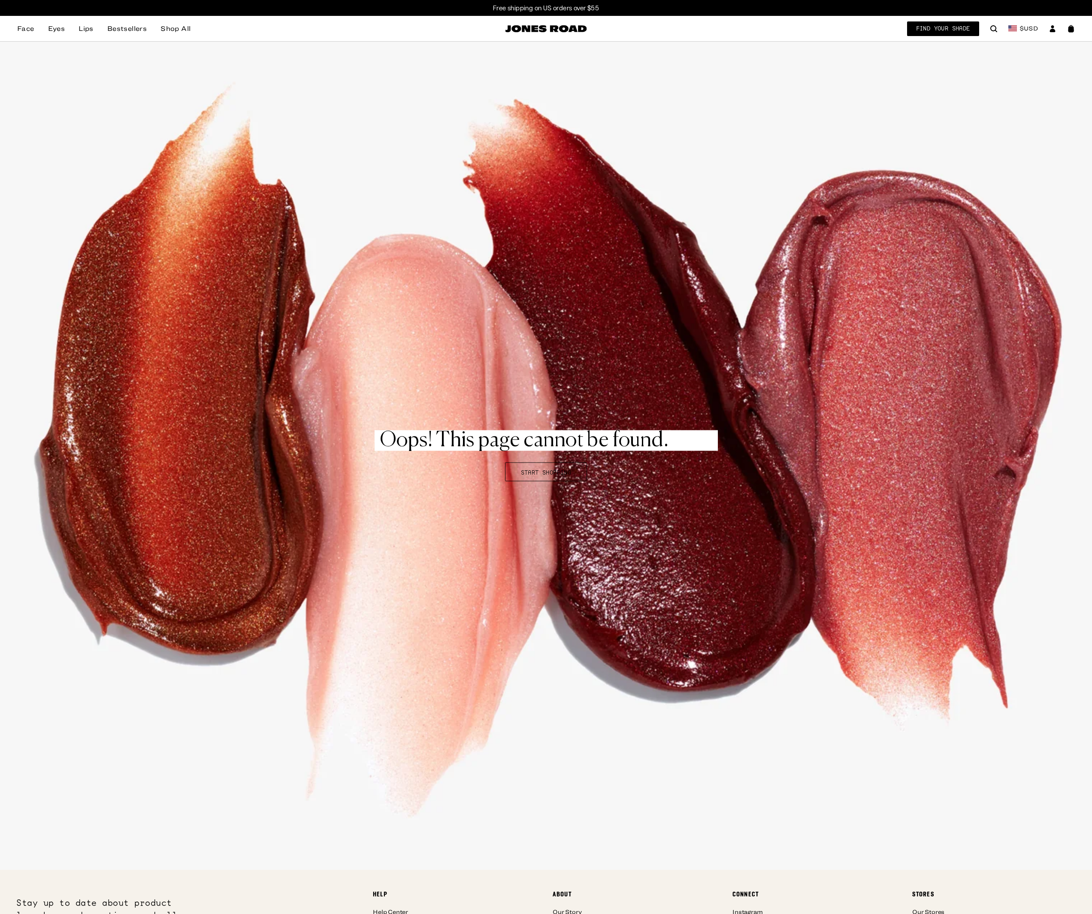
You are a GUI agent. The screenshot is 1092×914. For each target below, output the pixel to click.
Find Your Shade (943, 28)
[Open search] (993, 29)
